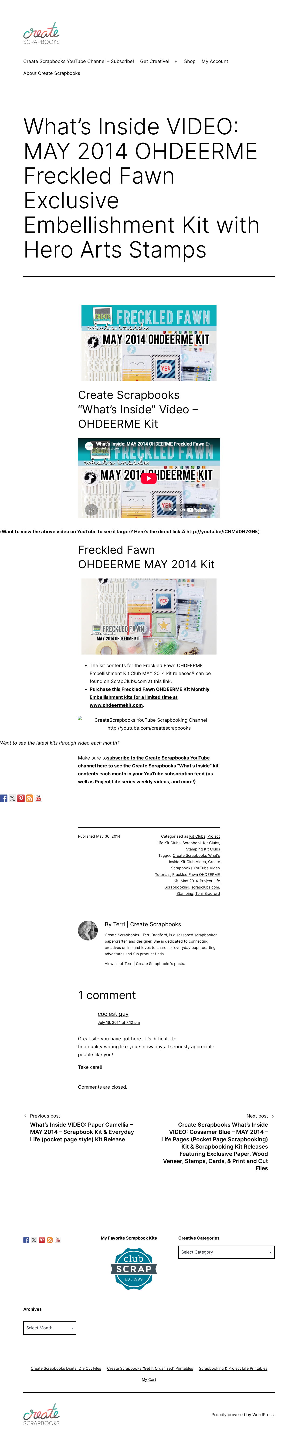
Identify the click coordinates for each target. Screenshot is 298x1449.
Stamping (184, 893)
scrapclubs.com (205, 887)
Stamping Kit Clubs (203, 849)
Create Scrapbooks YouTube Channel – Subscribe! (78, 61)
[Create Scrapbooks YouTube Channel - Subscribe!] (38, 798)
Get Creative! (154, 61)
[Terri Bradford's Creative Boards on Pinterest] (21, 798)
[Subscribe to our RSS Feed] (29, 798)
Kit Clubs (197, 836)
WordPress (263, 1414)
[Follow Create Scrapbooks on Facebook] (3, 798)
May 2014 (189, 880)
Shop (190, 61)
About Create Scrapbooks (51, 73)
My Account (215, 61)
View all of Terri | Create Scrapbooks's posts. (145, 963)
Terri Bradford (207, 893)
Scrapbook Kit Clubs (201, 842)
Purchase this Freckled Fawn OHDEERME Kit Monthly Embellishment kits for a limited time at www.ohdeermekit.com (150, 697)
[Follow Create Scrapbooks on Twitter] (12, 798)
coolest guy (113, 1013)
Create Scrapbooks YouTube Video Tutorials (187, 868)
